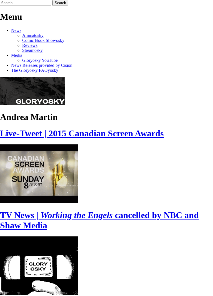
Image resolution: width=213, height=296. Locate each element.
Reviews (29, 45)
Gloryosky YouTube (40, 60)
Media (16, 55)
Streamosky (32, 50)
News (16, 30)
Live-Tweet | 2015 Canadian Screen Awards (82, 133)
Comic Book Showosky (43, 40)
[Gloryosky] (32, 103)
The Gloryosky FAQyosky (34, 70)
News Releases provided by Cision (41, 65)
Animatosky (33, 35)
